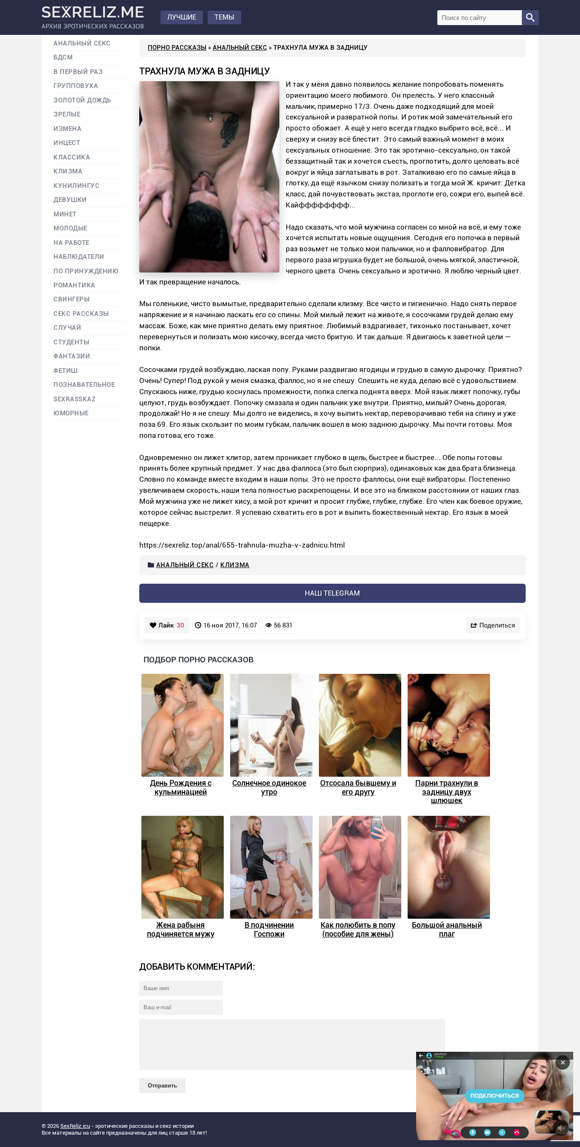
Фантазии (71, 356)
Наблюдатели (78, 257)
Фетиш (65, 371)
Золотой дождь (82, 100)
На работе (71, 243)
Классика (71, 157)
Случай (67, 328)
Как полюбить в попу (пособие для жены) (358, 929)
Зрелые (66, 114)
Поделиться (497, 625)
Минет (65, 214)
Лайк (171, 625)
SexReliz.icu (75, 1126)
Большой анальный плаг (447, 929)
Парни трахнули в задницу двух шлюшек (446, 791)
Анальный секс (240, 47)
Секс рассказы (81, 314)
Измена (67, 129)
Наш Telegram (332, 593)
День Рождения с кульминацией (180, 787)
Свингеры (71, 299)
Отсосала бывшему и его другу (358, 787)
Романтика (74, 285)
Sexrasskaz (74, 399)
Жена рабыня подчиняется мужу (180, 929)
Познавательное (84, 385)
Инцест (66, 143)
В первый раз (78, 72)
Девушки (70, 200)
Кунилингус (76, 186)
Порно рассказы (177, 47)
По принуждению (86, 271)
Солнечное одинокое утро (269, 787)
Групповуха (75, 86)
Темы (224, 17)
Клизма (235, 565)
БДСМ (63, 57)
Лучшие (181, 17)
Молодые (70, 228)
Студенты (71, 342)
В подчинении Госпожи (269, 929)
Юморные (71, 413)
